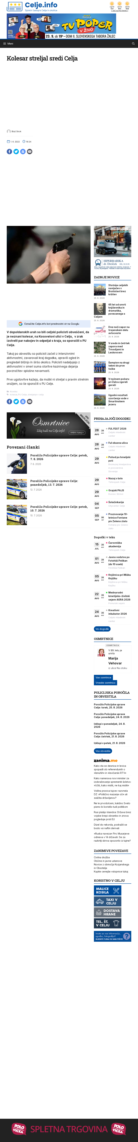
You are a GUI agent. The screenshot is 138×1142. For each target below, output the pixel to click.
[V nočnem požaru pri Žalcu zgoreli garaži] (100, 383)
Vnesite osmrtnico (105, 682)
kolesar (13, 394)
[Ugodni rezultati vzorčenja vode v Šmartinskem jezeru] (100, 399)
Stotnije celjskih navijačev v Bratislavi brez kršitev (118, 290)
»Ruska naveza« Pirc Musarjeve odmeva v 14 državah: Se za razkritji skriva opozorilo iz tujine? (112, 837)
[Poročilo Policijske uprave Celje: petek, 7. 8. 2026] (17, 472)
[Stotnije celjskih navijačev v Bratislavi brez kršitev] (100, 290)
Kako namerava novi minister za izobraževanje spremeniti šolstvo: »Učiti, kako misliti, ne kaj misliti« (112, 782)
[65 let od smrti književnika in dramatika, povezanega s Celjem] (100, 309)
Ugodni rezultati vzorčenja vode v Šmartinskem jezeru (118, 400)
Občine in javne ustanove (108, 860)
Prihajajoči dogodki (112, 418)
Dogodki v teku (104, 537)
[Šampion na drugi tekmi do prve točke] (100, 367)
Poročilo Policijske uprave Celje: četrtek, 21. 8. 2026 (109, 735)
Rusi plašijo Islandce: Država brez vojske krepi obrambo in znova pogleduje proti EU (112, 816)
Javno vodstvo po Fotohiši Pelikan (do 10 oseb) (119, 561)
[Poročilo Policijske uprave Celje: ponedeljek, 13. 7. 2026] (17, 498)
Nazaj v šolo (115, 478)
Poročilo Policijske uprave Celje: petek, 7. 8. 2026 (59, 457)
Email (29, 151)
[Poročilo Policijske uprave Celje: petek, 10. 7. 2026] (17, 524)
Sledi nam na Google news (23, 151)
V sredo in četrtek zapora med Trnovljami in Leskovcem (119, 348)
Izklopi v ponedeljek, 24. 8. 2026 (109, 725)
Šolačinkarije (116, 502)
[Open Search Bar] (133, 43)
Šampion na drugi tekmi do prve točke (118, 365)
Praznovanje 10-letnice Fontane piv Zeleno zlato (118, 518)
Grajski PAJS (116, 490)
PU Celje (22, 394)
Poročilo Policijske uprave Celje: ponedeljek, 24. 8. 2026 (112, 716)
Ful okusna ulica (118, 442)
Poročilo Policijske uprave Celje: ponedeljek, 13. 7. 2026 (54, 483)
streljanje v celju (36, 394)
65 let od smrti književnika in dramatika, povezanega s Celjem (110, 310)
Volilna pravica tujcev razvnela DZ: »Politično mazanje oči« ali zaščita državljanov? (111, 794)
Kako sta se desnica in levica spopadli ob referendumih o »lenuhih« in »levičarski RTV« (110, 769)
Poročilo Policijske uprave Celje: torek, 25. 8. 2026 (109, 706)
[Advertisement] (49, 301)
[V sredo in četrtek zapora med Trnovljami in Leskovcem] (100, 348)
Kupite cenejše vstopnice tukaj (111, 871)
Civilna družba (102, 857)
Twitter (16, 151)
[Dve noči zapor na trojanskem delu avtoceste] (100, 331)
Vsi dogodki (102, 628)
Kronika (13, 391)
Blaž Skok (16, 131)
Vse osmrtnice (103, 677)
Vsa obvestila (103, 751)
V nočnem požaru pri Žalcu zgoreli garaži (118, 381)
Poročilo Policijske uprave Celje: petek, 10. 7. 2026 (59, 508)
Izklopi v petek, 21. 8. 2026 (109, 743)
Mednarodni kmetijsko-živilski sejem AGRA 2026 (119, 596)
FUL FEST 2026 (117, 428)
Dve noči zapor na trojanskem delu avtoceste (119, 330)
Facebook (9, 151)
